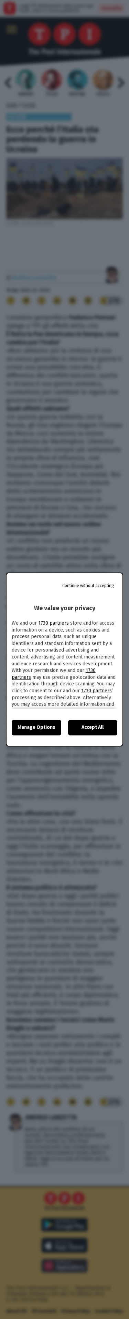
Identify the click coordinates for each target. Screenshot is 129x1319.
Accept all (93, 727)
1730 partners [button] (53, 623)
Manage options (36, 727)
